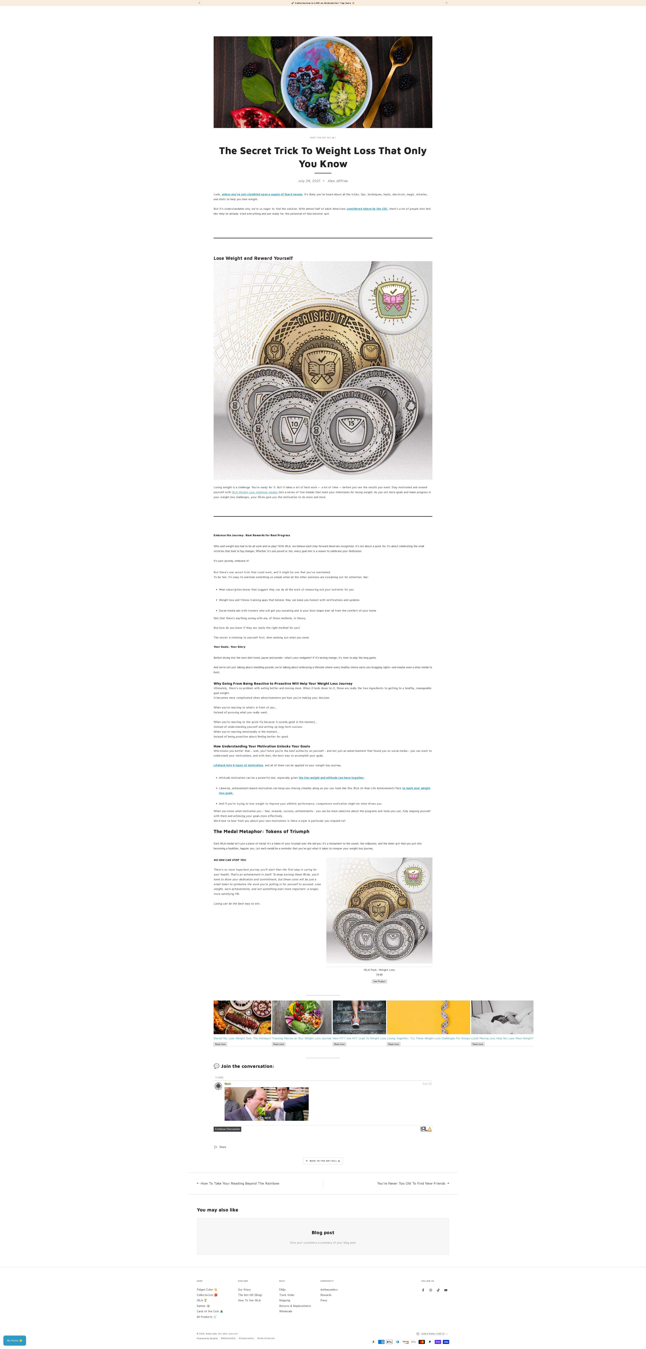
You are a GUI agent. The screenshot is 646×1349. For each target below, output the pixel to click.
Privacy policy (246, 1338)
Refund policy (228, 1338)
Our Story (244, 1289)
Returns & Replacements (295, 1305)
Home (312, 138)
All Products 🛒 (207, 1316)
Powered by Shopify (207, 1338)
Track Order (287, 1294)
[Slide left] (200, 3)
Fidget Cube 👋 (207, 1289)
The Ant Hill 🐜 (326, 138)
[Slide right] (446, 3)
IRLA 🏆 (202, 1300)
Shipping (284, 1300)
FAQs (282, 1289)
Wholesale (285, 1311)
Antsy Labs (211, 1333)
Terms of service (266, 1338)
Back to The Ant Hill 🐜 (325, 1161)
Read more (220, 1044)
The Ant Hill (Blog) (250, 1294)
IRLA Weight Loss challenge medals (254, 492)
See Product (379, 981)
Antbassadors (329, 1289)
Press (323, 1300)
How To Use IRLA (249, 1300)
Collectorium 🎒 (207, 1294)
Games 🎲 (203, 1305)
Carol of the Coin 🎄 (210, 1311)
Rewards (325, 1294)
